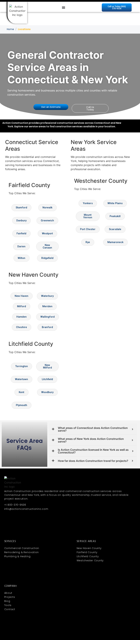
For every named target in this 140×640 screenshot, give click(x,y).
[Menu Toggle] (63, 7)
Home (10, 29)
